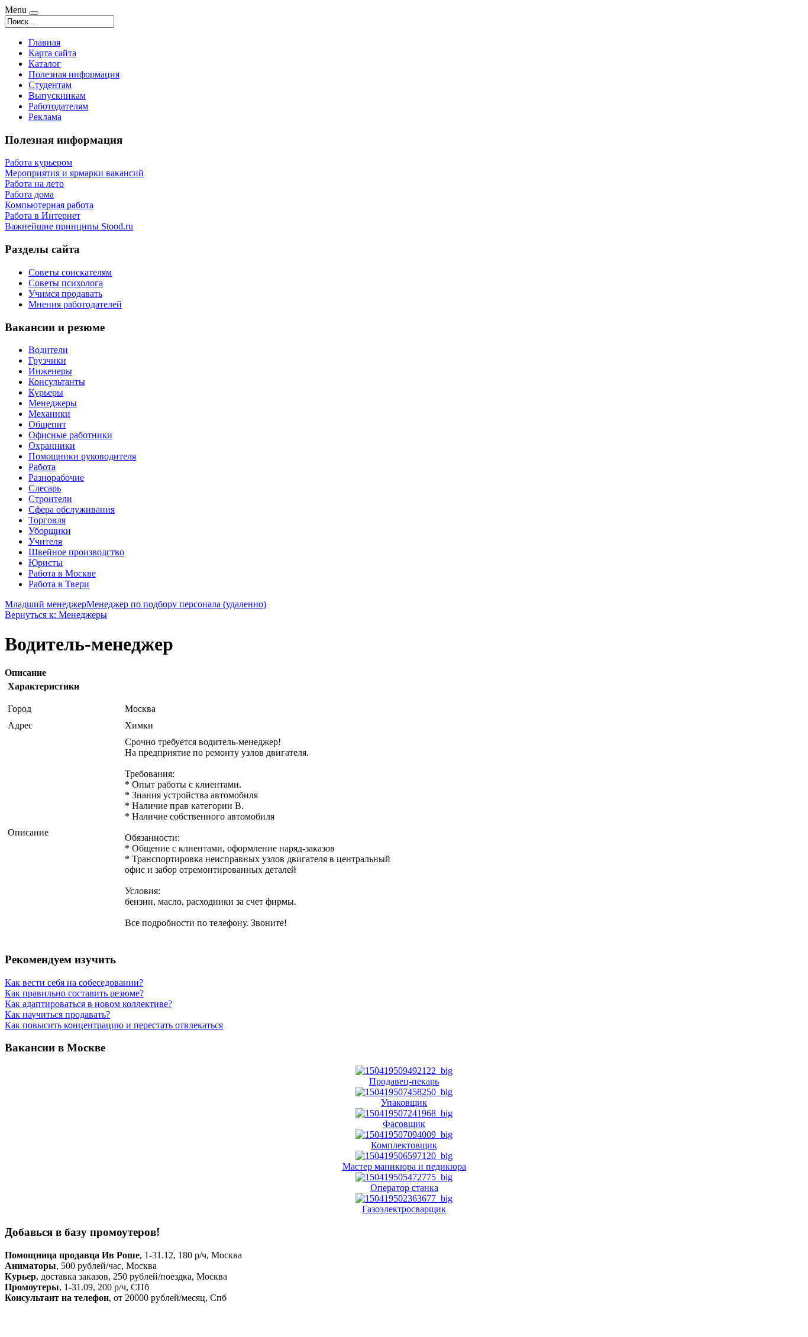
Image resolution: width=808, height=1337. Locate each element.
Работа (42, 467)
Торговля (47, 520)
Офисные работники (70, 435)
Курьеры (45, 392)
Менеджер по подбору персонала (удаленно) (176, 604)
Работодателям (58, 106)
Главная (44, 42)
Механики (49, 414)
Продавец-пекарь (404, 1081)
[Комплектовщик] (404, 1134)
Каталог (44, 64)
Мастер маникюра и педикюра (404, 1166)
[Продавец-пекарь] (404, 1071)
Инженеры (50, 371)
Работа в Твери (58, 584)
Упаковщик (404, 1103)
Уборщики (49, 531)
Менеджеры (52, 403)
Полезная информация (73, 74)
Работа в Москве (62, 573)
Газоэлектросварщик (404, 1209)
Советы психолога (65, 283)
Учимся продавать (65, 294)
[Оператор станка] (404, 1177)
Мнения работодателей (75, 304)
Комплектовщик (404, 1145)
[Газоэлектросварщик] (404, 1198)
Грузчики (47, 360)
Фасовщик (404, 1124)
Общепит (47, 424)
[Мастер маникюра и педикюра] (404, 1156)
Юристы (45, 563)
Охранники (51, 446)
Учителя (45, 541)
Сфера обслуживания (71, 509)
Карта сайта (52, 53)
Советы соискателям (70, 272)
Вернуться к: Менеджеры (56, 615)
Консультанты (56, 382)
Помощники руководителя (82, 456)
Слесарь (44, 488)
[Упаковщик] (404, 1092)
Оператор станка (404, 1188)
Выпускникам (57, 95)
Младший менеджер (45, 604)
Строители (50, 499)
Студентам (50, 85)
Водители (48, 350)
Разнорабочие (56, 477)
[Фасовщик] (404, 1113)
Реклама (45, 117)
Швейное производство (76, 552)
